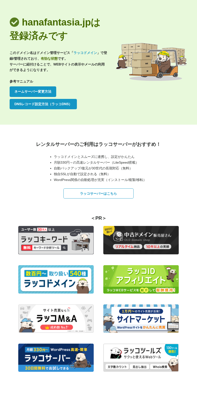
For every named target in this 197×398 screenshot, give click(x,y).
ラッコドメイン (85, 53)
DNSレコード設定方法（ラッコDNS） (43, 104)
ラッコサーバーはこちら (98, 193)
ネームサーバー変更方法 (32, 91)
